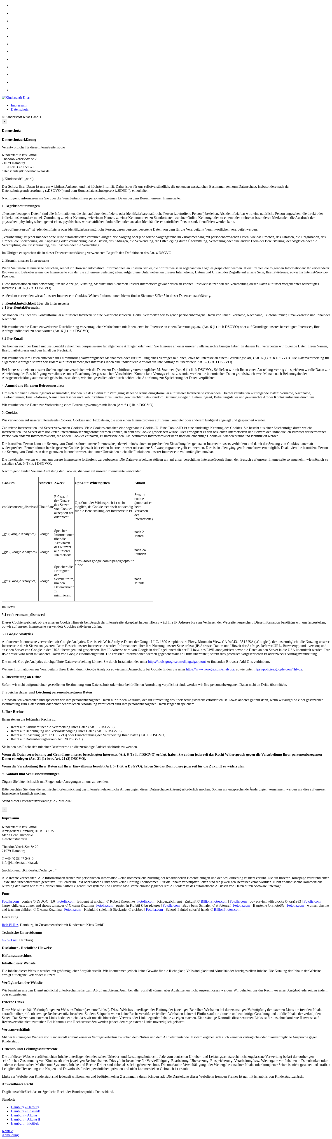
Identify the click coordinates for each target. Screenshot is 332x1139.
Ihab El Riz (10, 925)
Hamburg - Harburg (25, 1107)
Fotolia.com (10, 901)
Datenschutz (19, 109)
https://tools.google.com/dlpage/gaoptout (177, 661)
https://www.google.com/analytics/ (210, 669)
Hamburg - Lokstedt (25, 1111)
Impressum (18, 105)
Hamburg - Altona (24, 1115)
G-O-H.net (9, 940)
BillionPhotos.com (214, 901)
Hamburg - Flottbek (25, 1123)
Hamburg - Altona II (25, 1119)
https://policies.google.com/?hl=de (278, 669)
